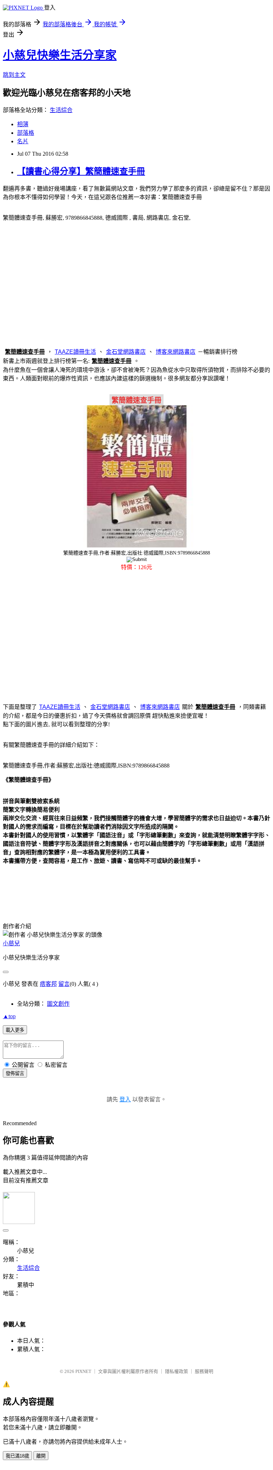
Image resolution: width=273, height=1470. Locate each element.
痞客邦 (48, 984)
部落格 (25, 133)
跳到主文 (14, 75)
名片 (22, 141)
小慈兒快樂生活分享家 (60, 55)
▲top (9, 1016)
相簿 (22, 124)
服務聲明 (204, 1371)
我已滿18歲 (17, 1456)
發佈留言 (15, 1073)
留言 (64, 984)
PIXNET (83, 1371)
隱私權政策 (176, 1371)
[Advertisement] (136, 283)
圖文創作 (58, 1004)
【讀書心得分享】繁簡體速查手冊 (81, 171)
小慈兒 (11, 943)
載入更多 (15, 1030)
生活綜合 (61, 110)
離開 (41, 1456)
